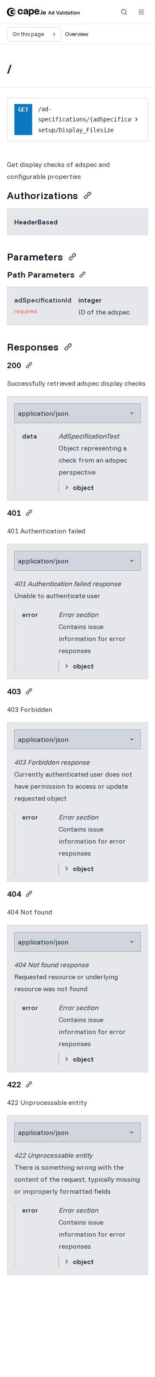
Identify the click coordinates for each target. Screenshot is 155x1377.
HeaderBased (36, 222)
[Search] (124, 12)
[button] (141, 12)
